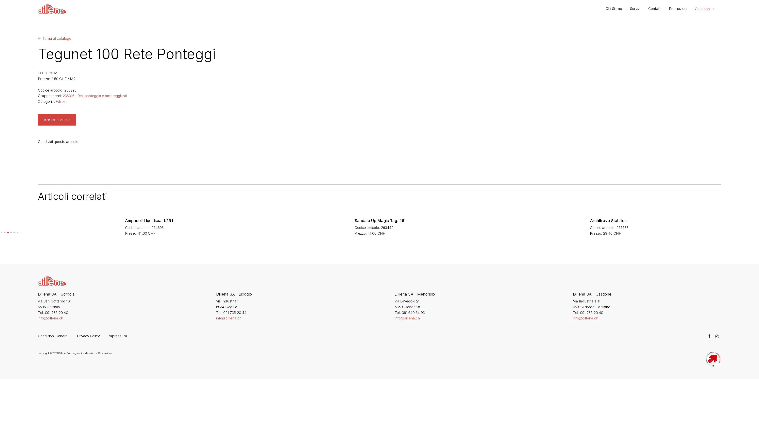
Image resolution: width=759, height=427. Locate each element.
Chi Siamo (614, 9)
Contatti (654, 9)
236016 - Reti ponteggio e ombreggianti (95, 96)
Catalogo (704, 8)
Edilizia (61, 101)
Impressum (117, 336)
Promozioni (678, 9)
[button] (1, 232)
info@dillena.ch (50, 318)
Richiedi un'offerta (57, 120)
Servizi (635, 9)
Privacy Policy (88, 336)
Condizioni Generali (53, 336)
